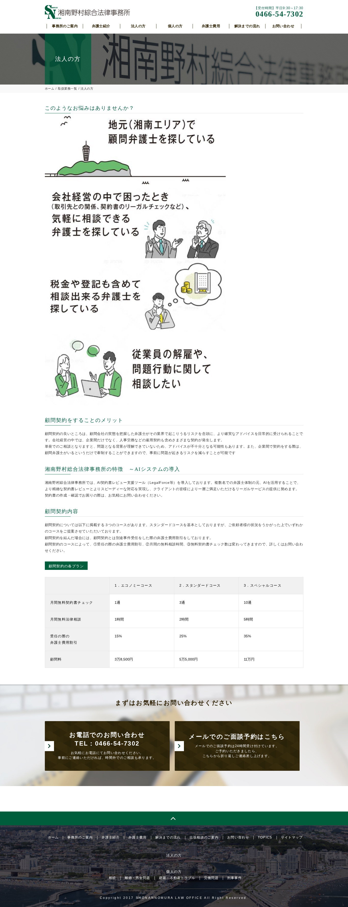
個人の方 (174, 872)
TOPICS (265, 837)
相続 (112, 878)
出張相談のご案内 (204, 837)
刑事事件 (234, 878)
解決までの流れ (168, 837)
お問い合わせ (238, 837)
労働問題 (211, 878)
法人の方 (174, 855)
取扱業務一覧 (67, 88)
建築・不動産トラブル (177, 878)
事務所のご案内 (80, 837)
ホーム (50, 88)
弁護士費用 (137, 837)
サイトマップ (292, 837)
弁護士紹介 (111, 837)
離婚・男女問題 (137, 878)
